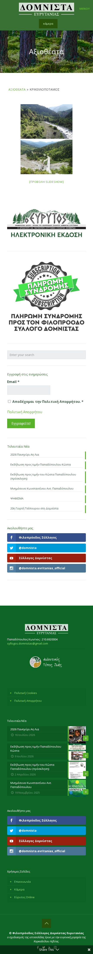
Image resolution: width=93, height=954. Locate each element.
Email (13, 381)
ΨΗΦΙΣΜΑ (16, 498)
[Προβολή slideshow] (46, 182)
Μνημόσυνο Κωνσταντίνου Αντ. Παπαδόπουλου (42, 488)
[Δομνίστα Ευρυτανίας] (46, 8)
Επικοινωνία (22, 882)
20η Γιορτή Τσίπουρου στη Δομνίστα (34, 508)
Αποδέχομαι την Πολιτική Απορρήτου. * (47, 401)
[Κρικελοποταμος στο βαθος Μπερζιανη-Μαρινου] (46, 121)
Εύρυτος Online (24, 897)
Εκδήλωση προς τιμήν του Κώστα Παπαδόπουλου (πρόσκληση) (43, 476)
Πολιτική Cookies (25, 693)
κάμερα (48, 24)
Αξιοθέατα (17, 89)
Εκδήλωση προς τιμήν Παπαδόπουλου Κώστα (40, 464)
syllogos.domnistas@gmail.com (27, 643)
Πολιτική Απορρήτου (24, 412)
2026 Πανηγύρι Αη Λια (24, 454)
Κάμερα (19, 889)
